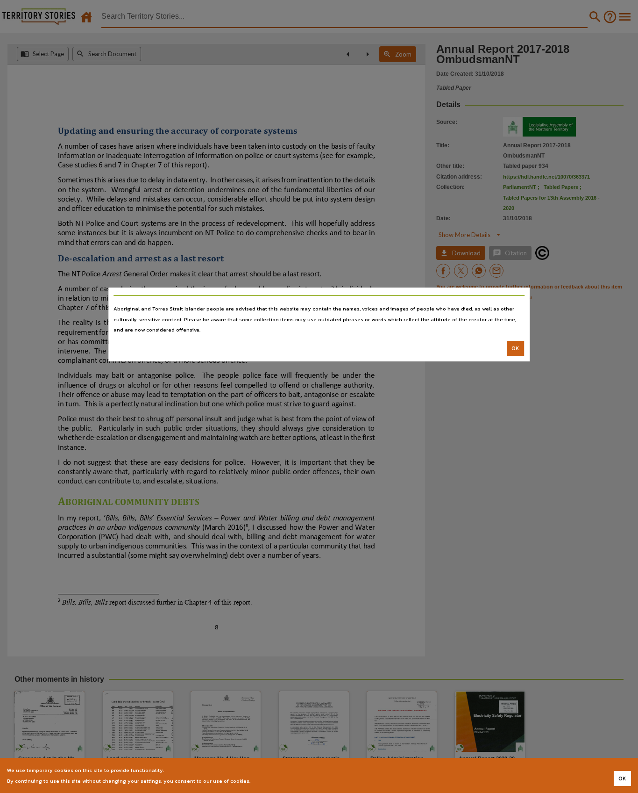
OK (515, 348)
